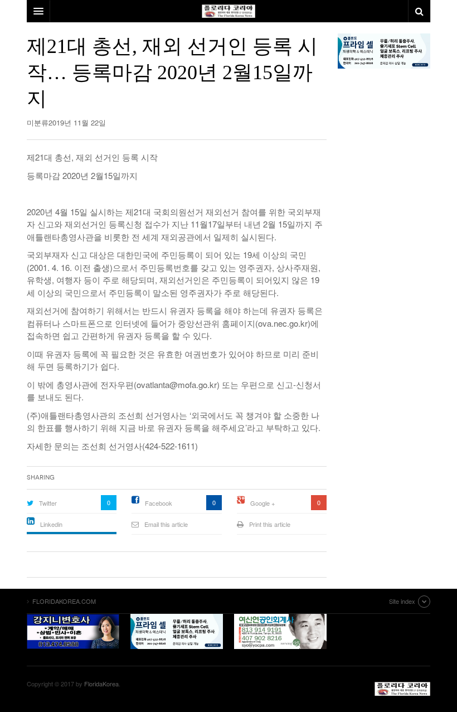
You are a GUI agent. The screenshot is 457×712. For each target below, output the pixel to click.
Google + (262, 502)
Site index (402, 601)
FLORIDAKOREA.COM (402, 689)
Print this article (269, 524)
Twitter (48, 502)
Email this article (166, 524)
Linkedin (51, 524)
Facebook (158, 502)
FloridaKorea (101, 683)
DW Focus (228, 11)
